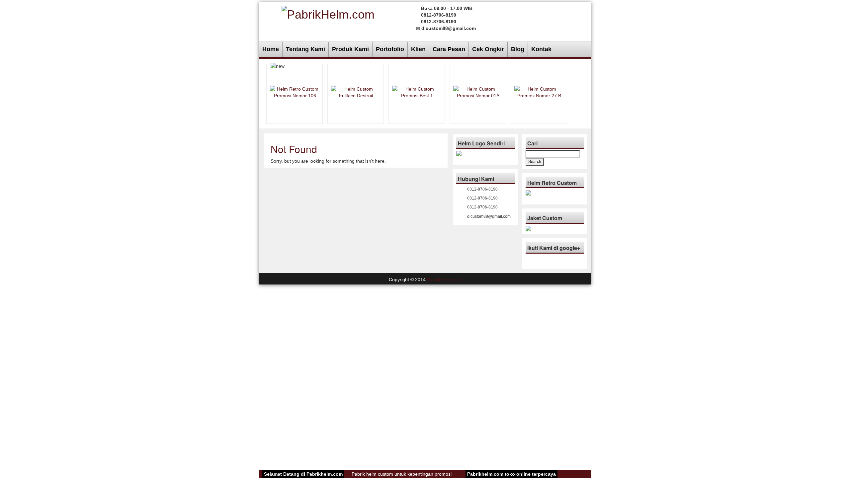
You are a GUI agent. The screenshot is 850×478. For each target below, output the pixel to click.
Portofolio (390, 49)
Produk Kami (350, 49)
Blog (517, 49)
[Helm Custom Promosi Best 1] (417, 91)
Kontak (541, 49)
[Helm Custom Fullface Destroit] (356, 91)
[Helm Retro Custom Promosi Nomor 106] (295, 91)
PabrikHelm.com (444, 279)
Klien (418, 49)
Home (270, 49)
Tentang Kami (305, 49)
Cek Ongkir (488, 49)
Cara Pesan (449, 49)
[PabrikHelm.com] (328, 13)
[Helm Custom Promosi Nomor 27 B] (539, 91)
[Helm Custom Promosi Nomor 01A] (478, 91)
